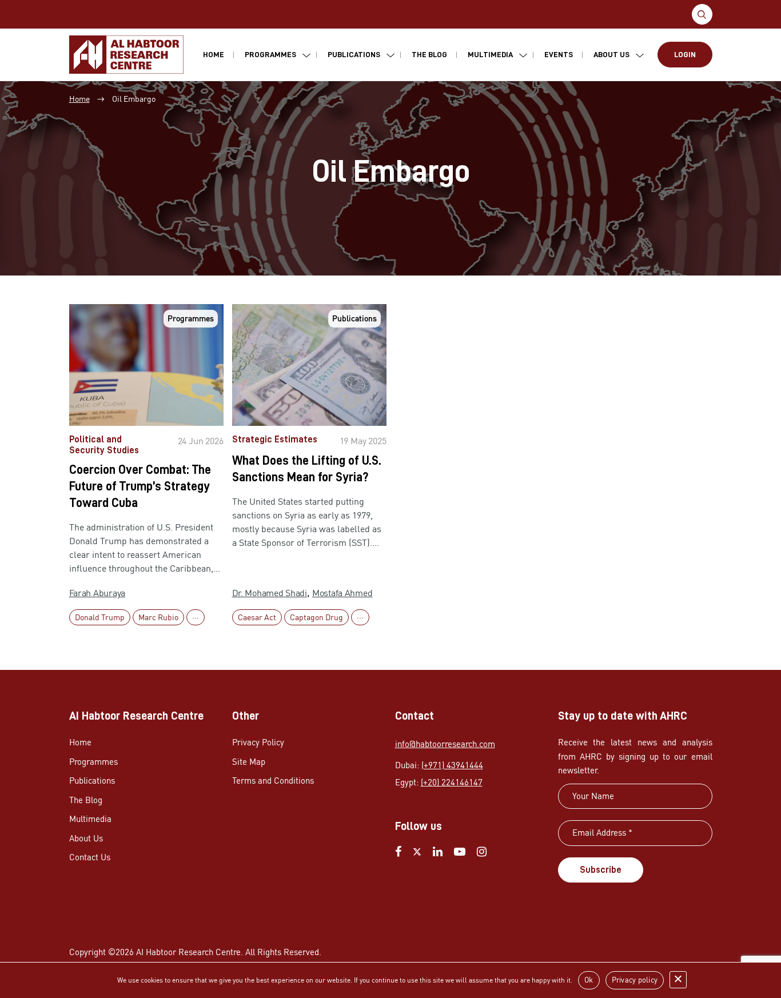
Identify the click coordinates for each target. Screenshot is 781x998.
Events (558, 54)
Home (213, 54)
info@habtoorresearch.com (445, 743)
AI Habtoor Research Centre (188, 952)
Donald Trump (100, 617)
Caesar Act (257, 617)
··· (195, 617)
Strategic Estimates (274, 439)
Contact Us (89, 857)
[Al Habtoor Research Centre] (126, 54)
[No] (678, 979)
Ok (588, 979)
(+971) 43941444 (452, 765)
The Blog (429, 54)
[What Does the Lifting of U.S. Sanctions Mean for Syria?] (309, 365)
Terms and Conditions (273, 780)
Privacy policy (635, 979)
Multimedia (490, 54)
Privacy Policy (258, 742)
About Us (611, 54)
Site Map (248, 761)
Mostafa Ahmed (342, 592)
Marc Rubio (158, 617)
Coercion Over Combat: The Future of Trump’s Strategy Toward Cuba (140, 486)
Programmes (270, 54)
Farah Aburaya (97, 592)
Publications (354, 54)
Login (685, 54)
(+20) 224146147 (452, 782)
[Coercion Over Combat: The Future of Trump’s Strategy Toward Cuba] (146, 365)
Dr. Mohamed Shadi (269, 592)
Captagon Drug (316, 617)
